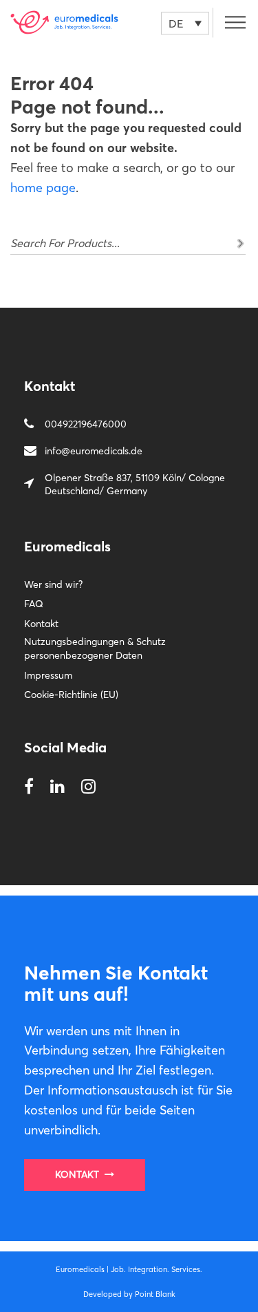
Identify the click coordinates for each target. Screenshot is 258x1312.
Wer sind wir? (53, 584)
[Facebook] (29, 787)
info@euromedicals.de (93, 451)
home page (43, 187)
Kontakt (41, 623)
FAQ (33, 603)
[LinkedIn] (57, 787)
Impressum (48, 675)
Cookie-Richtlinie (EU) (71, 694)
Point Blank (155, 1294)
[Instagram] (88, 787)
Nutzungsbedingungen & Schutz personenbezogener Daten (95, 648)
